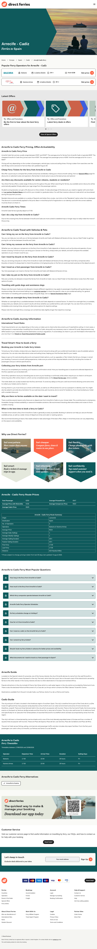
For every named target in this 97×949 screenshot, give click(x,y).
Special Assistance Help (58, 293)
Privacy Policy (54, 917)
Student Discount (7, 922)
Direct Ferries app (59, 378)
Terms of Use (54, 919)
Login (51, 893)
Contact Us (77, 893)
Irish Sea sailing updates (81, 901)
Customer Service (79, 895)
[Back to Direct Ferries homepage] (16, 4)
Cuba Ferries (78, 914)
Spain (20, 60)
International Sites (7, 917)
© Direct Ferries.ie (6, 936)
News (3, 919)
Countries (4, 893)
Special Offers (84, 174)
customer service (40, 291)
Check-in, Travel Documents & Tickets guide (30, 334)
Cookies (52, 914)
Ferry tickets (5, 903)
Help (75, 898)
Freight (28, 898)
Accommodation (30, 893)
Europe (11, 60)
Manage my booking (56, 895)
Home (4, 60)
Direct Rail (77, 917)
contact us (55, 939)
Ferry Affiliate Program (32, 914)
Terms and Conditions (56, 922)
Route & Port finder (7, 898)
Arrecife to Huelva (12, 783)
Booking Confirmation (56, 898)
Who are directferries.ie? (9, 914)
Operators (4, 895)
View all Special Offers (48, 134)
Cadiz (28, 60)
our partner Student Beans (13, 192)
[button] (49, 578)
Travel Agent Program (32, 917)
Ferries (28, 895)
